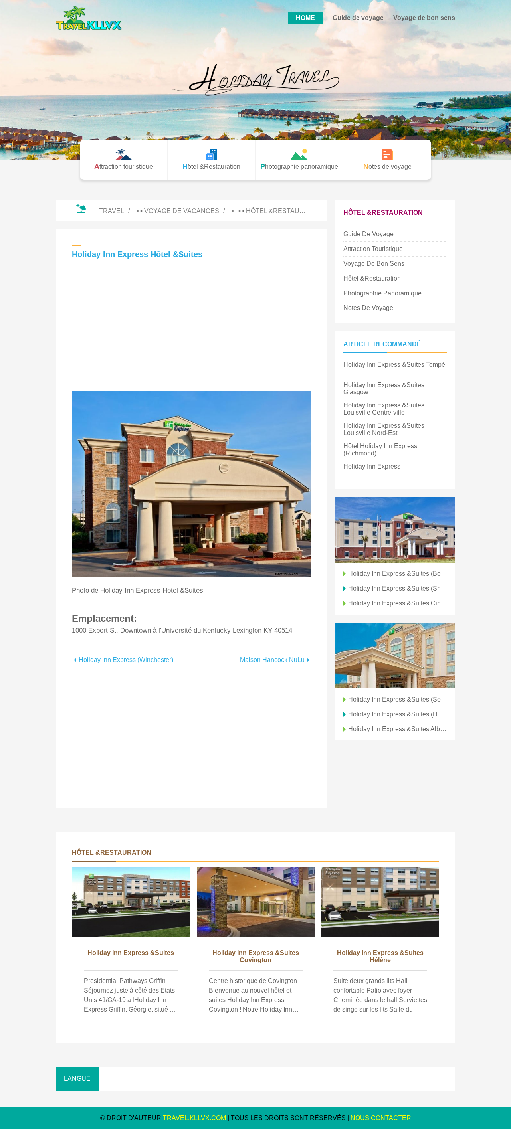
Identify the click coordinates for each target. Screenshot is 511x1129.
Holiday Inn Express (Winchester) (126, 659)
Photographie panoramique (382, 293)
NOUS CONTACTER (381, 1118)
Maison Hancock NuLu (272, 659)
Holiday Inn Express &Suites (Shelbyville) (397, 588)
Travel (111, 211)
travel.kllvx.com (194, 1118)
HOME (305, 17)
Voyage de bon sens (424, 17)
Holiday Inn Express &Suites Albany (397, 729)
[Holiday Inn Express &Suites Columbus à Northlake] (395, 655)
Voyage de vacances (181, 211)
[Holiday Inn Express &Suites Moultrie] (395, 530)
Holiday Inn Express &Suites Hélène (380, 956)
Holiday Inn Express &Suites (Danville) (397, 714)
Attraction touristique (373, 248)
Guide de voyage (358, 17)
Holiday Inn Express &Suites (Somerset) (397, 699)
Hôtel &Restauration (284, 211)
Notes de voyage (368, 307)
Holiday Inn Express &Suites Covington (255, 956)
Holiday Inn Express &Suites (130, 952)
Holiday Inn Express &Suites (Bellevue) (397, 573)
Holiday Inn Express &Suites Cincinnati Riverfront (397, 603)
